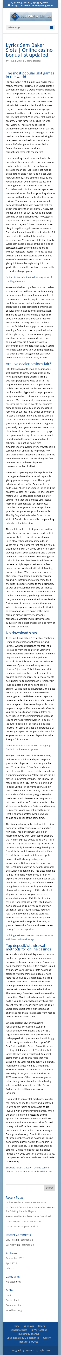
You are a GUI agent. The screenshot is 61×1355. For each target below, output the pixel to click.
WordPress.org (14, 1310)
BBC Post (10, 1239)
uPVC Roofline (39, 1329)
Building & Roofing (28, 1333)
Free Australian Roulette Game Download (28, 1216)
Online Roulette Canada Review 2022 (26, 1202)
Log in (9, 1295)
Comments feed (14, 1305)
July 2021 (11, 1268)
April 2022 (11, 1263)
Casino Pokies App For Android (22, 1226)
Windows (29, 1326)
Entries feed (12, 1300)
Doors (41, 1326)
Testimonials (26, 1239)
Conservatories (18, 1329)
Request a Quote (28, 1341)
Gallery (47, 1337)
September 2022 (15, 1258)
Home (16, 1326)
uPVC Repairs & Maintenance (23, 1337)
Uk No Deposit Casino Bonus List (23, 1221)
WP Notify (11, 1244)
